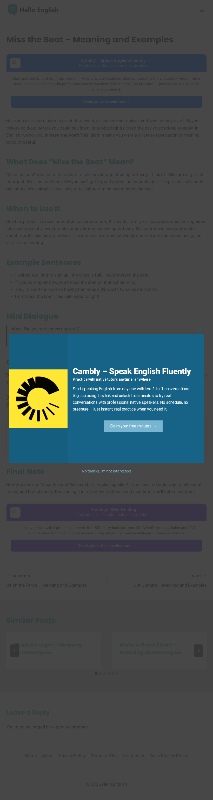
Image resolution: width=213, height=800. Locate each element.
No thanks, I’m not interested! (106, 471)
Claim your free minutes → (133, 426)
